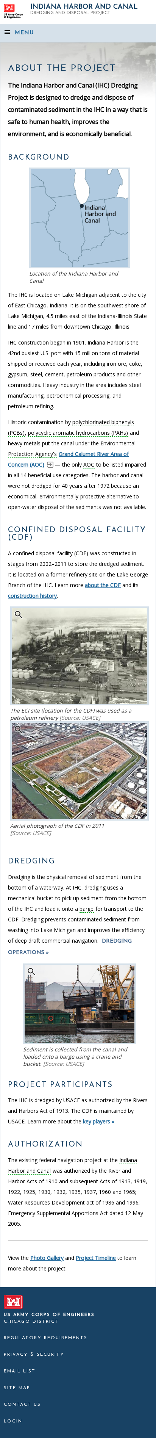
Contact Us (22, 1404)
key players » (98, 1121)
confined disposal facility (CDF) (50, 553)
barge (87, 908)
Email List (20, 1371)
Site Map (17, 1388)
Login (13, 1421)
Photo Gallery (47, 1257)
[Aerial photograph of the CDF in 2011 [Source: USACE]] (79, 818)
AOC (88, 464)
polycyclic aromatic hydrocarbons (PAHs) (78, 432)
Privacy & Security (34, 1354)
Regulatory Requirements (45, 1338)
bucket (45, 898)
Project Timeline (96, 1257)
